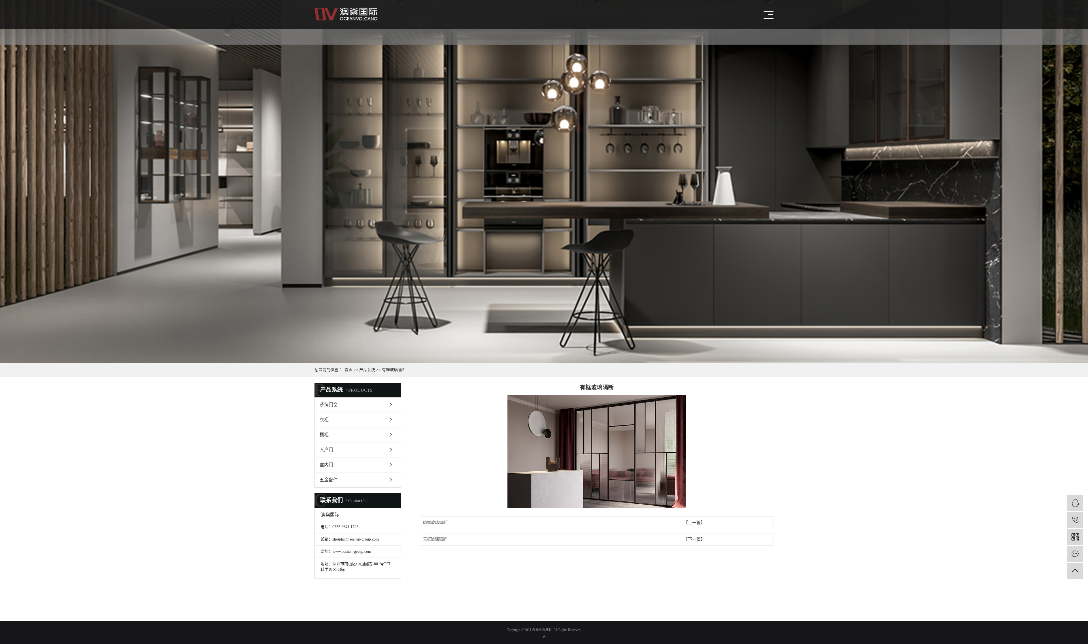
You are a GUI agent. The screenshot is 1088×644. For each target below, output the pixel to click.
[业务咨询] (1075, 503)
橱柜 (324, 434)
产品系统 (367, 370)
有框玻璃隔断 (394, 370)
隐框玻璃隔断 (435, 522)
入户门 (326, 449)
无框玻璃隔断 (435, 539)
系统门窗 (329, 404)
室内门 (326, 464)
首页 (348, 370)
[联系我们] (1075, 554)
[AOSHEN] (1075, 520)
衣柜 (324, 419)
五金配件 (329, 479)
